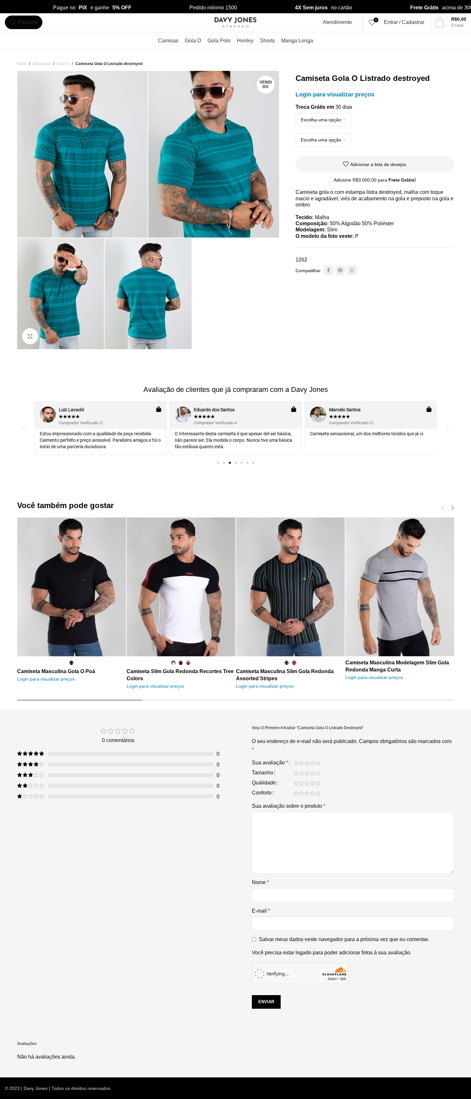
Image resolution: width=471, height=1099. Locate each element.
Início (22, 63)
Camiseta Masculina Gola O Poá (56, 671)
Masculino (42, 63)
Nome (260, 882)
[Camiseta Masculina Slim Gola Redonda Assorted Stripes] (290, 586)
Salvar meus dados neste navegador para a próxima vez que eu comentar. (344, 939)
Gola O (63, 63)
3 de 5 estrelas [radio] (307, 763)
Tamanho (262, 772)
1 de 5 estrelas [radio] (296, 763)
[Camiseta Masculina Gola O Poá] (71, 586)
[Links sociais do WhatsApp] (352, 270)
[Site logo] (236, 22)
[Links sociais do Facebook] (328, 270)
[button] (23, 428)
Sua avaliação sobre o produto (288, 806)
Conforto (262, 792)
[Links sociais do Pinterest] (340, 270)
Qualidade (264, 782)
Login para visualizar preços (335, 94)
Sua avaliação (270, 762)
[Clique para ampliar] (30, 336)
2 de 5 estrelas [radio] (301, 763)
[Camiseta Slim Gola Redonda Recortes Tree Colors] (181, 586)
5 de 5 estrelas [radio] (318, 763)
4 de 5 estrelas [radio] (312, 763)
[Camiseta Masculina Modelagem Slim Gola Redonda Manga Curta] (399, 586)
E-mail (261, 911)
